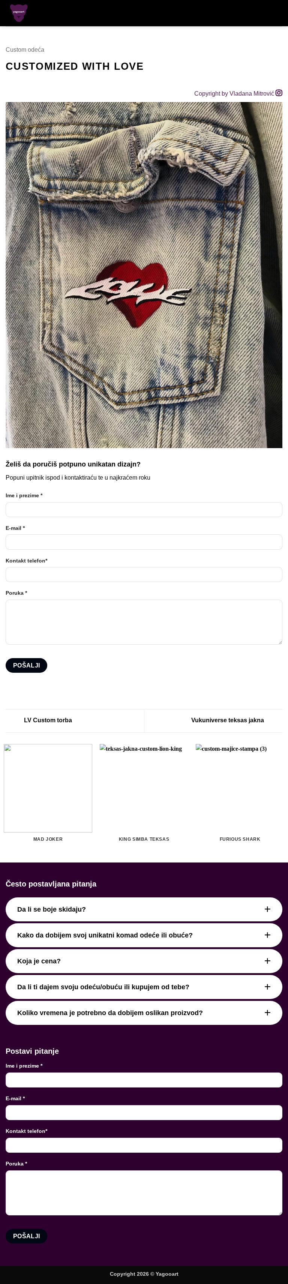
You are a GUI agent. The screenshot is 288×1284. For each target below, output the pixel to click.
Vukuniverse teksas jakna (228, 720)
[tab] (144, 909)
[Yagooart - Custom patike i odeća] (29, 13)
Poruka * (16, 593)
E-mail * (15, 528)
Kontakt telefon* (26, 561)
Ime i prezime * (24, 495)
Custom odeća (25, 49)
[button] (264, 13)
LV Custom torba (47, 720)
